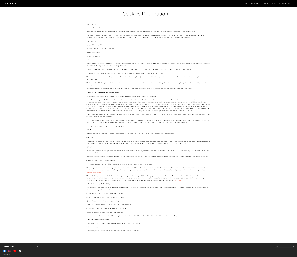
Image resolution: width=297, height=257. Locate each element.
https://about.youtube (133, 178)
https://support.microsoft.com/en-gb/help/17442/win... (104, 205)
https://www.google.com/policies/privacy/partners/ (137, 170)
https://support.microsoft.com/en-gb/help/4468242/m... (104, 212)
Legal (59, 247)
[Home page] (10, 3)
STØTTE (289, 3)
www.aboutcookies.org (165, 122)
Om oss (247, 3)
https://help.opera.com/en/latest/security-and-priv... (103, 201)
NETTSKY (274, 3)
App (279, 3)
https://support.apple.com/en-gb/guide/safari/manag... (104, 208)
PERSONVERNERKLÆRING (21, 247)
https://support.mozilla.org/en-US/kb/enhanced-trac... (103, 197)
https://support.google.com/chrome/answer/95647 (103, 193)
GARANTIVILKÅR (34, 247)
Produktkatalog (255, 3)
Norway (276, 246)
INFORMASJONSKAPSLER (47, 247)
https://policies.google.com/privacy (189, 170)
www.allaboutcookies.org (181, 122)
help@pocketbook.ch (134, 231)
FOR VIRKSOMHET (265, 3)
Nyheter (284, 3)
